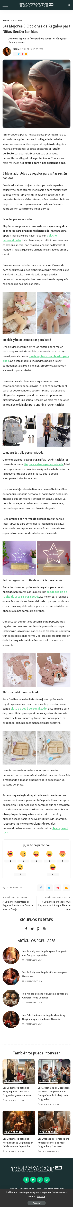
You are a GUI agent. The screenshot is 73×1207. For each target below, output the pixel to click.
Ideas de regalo (12, 21)
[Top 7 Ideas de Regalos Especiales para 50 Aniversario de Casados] (11, 998)
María (16, 49)
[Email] (26, 54)
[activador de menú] (7, 5)
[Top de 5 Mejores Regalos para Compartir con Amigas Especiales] (11, 955)
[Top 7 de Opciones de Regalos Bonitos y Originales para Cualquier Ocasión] (11, 1019)
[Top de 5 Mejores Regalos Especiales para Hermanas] (11, 976)
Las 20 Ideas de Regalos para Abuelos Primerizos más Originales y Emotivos (53, 1142)
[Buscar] (68, 5)
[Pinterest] (22, 54)
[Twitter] (19, 54)
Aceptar (37, 1203)
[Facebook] (15, 54)
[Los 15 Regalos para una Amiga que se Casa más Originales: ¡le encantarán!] (19, 1071)
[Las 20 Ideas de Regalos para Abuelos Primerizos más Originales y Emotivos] (54, 1123)
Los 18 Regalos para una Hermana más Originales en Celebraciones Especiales (18, 1142)
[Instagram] (44, 929)
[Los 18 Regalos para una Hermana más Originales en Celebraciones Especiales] (19, 1123)
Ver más (41, 1196)
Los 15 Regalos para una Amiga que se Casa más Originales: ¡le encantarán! (17, 1091)
